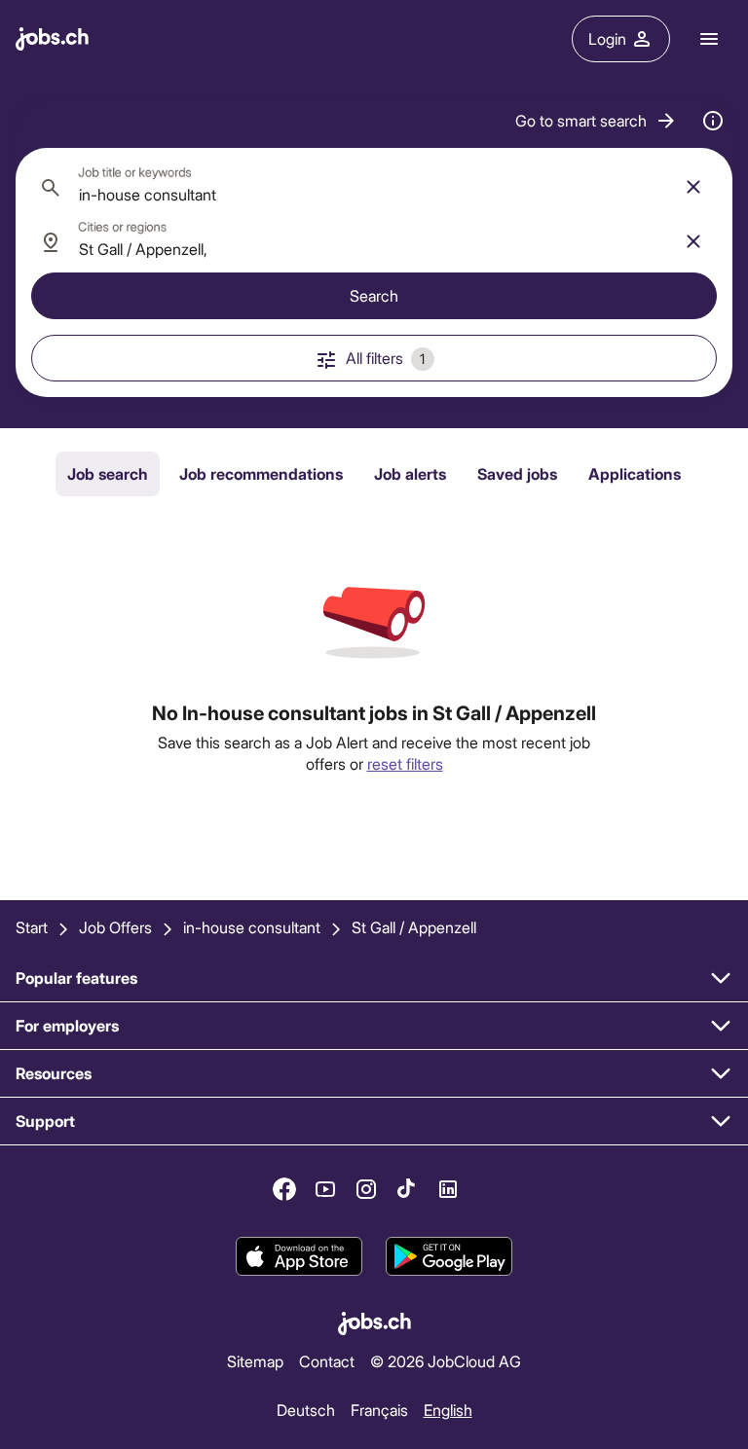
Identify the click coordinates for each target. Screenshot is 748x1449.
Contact (327, 1361)
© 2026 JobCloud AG (445, 1361)
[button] (596, 120)
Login (607, 38)
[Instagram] (366, 1189)
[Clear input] (693, 186)
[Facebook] (284, 1189)
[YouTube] (325, 1189)
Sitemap (255, 1361)
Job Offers (115, 927)
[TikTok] (407, 1189)
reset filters (405, 763)
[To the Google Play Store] (449, 1256)
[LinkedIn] (448, 1189)
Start (32, 927)
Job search (107, 473)
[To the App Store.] (299, 1256)
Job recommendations (261, 473)
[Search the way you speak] (712, 120)
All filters (386, 357)
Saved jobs (517, 473)
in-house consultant (251, 927)
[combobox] (374, 186)
